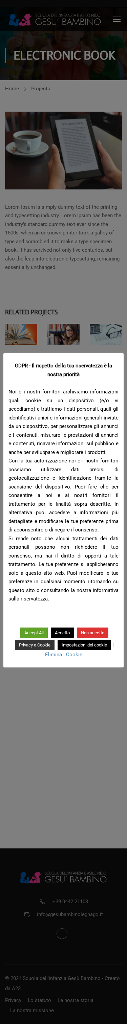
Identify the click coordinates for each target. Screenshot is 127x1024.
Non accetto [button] (92, 632)
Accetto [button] (62, 632)
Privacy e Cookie (34, 644)
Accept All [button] (34, 632)
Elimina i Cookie (63, 655)
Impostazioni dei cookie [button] (84, 644)
